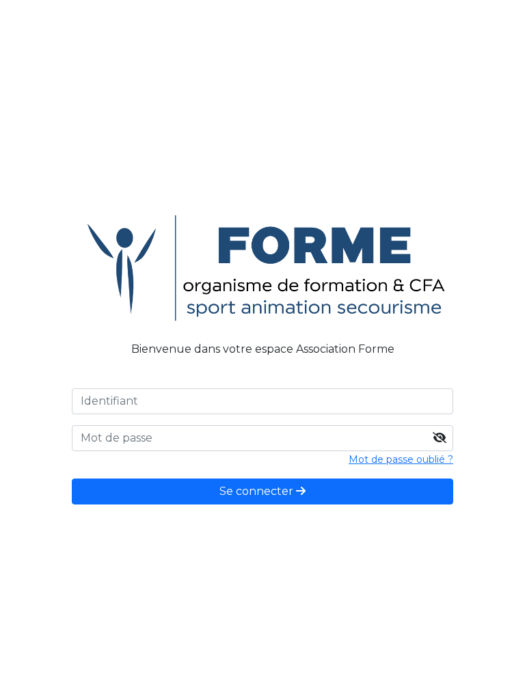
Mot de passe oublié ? (401, 459)
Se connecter (257, 491)
